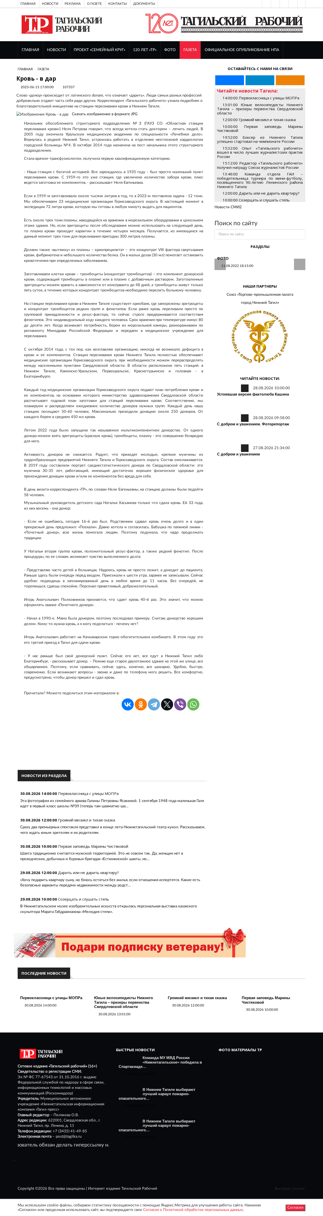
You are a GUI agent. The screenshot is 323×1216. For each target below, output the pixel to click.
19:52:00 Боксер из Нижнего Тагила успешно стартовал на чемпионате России (260, 139)
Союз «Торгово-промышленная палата (260, 294)
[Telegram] (292, 4)
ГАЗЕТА (190, 50)
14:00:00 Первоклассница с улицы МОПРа (261, 97)
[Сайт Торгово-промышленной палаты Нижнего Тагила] (260, 337)
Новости (50, 3)
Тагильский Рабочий (139, 1188)
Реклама (73, 3)
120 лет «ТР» (144, 50)
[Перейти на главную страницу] (61, 24)
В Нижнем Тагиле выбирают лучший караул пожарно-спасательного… (157, 1093)
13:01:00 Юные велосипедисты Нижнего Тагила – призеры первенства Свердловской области (260, 109)
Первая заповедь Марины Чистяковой (93, 846)
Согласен (295, 1207)
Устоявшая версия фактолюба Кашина (253, 394)
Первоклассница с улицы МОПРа (88, 793)
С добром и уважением (238, 454)
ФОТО (170, 50)
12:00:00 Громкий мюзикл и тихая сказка (259, 119)
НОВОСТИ (56, 50)
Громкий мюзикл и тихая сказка (86, 819)
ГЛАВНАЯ (30, 50)
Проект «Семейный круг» (99, 50)
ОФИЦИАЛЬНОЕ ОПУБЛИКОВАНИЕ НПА (242, 50)
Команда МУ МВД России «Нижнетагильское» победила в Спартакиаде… (160, 1062)
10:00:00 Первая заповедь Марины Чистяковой (260, 128)
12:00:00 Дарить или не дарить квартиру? (261, 193)
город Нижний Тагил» (260, 303)
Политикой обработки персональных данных (203, 1210)
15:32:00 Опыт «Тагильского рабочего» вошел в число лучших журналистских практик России (260, 152)
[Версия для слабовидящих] (266, 4)
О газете (94, 3)
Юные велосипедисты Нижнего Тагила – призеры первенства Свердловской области (123, 1002)
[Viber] (180, 704)
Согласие (151, 1210)
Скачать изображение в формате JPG (105, 114)
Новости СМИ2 (228, 207)
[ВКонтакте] (283, 4)
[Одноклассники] (301, 4)
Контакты (117, 3)
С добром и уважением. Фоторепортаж (253, 424)
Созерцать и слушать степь (83, 899)
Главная (28, 3)
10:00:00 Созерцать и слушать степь (256, 199)
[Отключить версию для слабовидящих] (275, 4)
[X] (167, 704)
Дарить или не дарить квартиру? (88, 872)
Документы (144, 3)
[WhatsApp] (193, 704)
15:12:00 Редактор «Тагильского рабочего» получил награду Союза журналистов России (260, 165)
